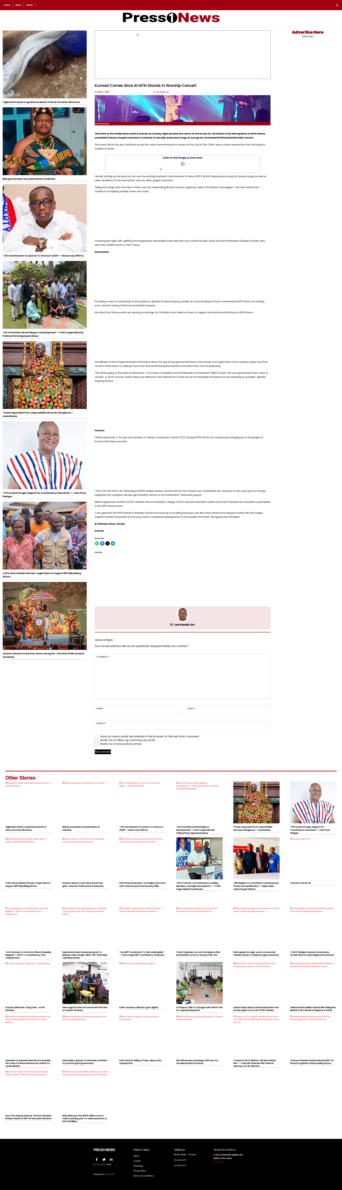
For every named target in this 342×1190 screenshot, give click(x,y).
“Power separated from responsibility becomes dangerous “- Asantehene (253, 828)
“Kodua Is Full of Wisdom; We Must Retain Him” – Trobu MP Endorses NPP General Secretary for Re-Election (254, 1063)
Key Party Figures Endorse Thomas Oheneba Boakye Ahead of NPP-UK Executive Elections (28, 1117)
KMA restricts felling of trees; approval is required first (140, 1062)
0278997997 (180, 1165)
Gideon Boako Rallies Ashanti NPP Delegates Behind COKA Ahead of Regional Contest (313, 1009)
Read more (218, 1161)
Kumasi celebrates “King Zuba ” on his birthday (25, 1009)
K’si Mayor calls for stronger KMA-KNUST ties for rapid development (199, 1009)
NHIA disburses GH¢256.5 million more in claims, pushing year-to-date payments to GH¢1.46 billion (84, 1118)
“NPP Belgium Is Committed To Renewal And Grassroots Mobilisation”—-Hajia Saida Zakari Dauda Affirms (256, 886)
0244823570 (180, 1160)
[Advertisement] (230, 54)
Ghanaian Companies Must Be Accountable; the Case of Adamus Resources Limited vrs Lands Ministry (28, 1063)
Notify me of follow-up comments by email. (127, 740)
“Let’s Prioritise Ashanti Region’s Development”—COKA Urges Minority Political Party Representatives (195, 830)
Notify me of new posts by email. (121, 744)
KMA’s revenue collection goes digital (138, 1007)
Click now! (307, 36)
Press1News (104, 1150)
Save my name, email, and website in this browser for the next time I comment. (150, 736)
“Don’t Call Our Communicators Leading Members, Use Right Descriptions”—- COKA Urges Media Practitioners (198, 886)
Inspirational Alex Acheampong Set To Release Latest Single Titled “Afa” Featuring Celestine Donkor (84, 955)
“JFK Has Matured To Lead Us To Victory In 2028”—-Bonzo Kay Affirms (43, 255)
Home (7, 5)
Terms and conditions (143, 1175)
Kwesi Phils (110, 1174)
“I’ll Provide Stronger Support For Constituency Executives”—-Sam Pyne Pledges (310, 830)
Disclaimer (138, 1165)
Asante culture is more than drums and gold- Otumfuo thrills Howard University (83, 884)
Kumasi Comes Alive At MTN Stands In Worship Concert (145, 85)
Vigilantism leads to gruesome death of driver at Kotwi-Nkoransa (41, 102)
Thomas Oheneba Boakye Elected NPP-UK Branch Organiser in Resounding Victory (312, 1062)
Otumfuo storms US (300, 883)
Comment (103, 656)
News (18, 5)
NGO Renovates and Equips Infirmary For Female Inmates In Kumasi (197, 1062)
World (29, 5)
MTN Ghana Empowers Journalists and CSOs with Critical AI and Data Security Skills (142, 884)
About (136, 1155)
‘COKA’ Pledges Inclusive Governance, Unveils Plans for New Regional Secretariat (312, 953)
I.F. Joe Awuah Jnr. (182, 625)
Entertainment (102, 123)
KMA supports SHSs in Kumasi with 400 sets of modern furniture (84, 1009)
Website (101, 723)
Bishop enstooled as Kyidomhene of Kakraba (29, 179)
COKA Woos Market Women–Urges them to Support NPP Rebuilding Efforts (28, 884)
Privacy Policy (139, 1170)
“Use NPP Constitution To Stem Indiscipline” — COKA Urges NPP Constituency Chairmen (141, 953)
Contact (137, 1160)
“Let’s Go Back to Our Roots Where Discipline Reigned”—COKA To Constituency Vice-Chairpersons (28, 955)
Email (192, 708)
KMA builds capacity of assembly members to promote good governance (84, 1062)
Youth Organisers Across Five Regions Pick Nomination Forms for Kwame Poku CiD (198, 953)
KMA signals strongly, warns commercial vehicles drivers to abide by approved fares (256, 953)
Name (100, 708)
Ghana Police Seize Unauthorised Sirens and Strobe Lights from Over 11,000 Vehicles (256, 1009)
